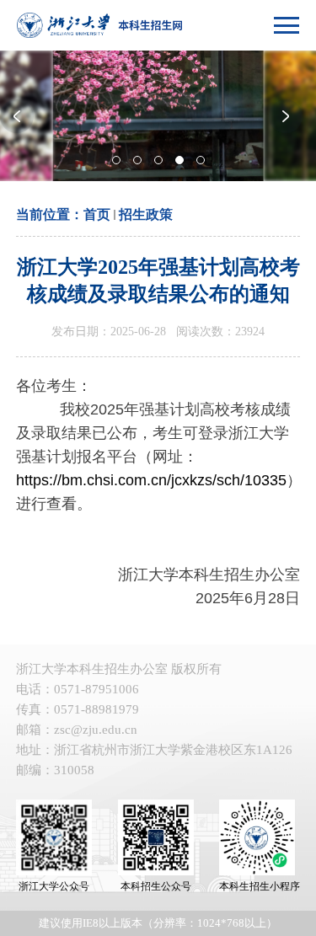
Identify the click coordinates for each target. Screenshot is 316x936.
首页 (96, 214)
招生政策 (146, 214)
